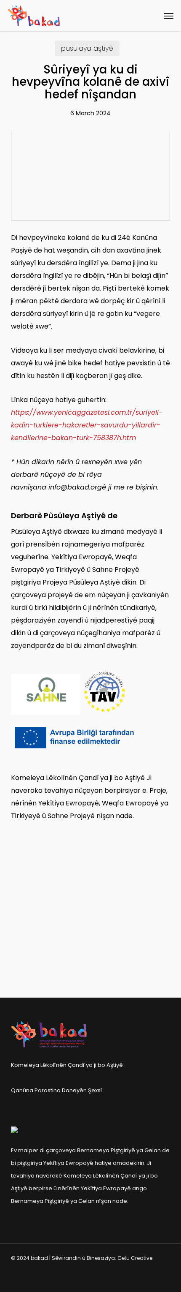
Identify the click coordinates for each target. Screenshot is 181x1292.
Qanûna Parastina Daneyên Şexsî (56, 1090)
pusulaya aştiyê (87, 48)
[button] (168, 15)
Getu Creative (134, 1258)
